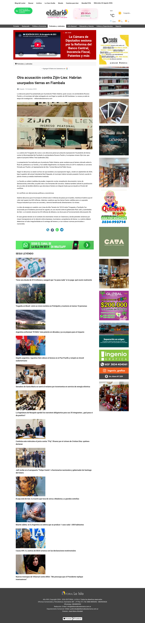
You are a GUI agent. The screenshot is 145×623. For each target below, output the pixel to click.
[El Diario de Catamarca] (57, 13)
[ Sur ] (96, 17)
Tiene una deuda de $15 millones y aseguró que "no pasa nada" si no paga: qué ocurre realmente (54, 280)
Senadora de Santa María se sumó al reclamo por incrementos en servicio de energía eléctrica (53, 387)
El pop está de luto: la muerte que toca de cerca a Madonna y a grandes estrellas (47, 499)
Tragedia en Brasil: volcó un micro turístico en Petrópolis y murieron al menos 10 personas (51, 306)
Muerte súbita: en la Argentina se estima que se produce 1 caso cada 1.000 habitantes (50, 525)
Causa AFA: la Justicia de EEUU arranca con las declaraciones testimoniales (46, 551)
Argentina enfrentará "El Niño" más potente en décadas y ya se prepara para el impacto (50, 332)
